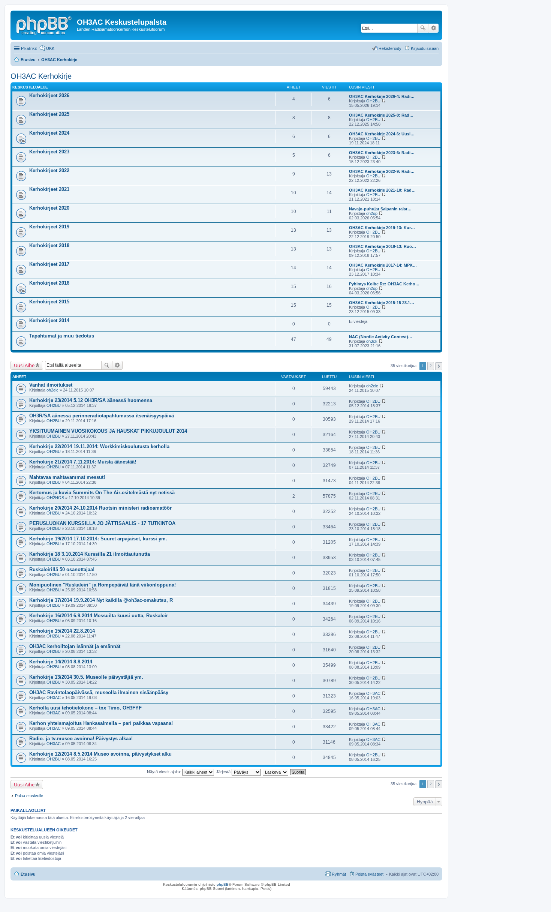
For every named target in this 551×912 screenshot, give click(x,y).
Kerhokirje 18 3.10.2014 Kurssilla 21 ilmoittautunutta (89, 554)
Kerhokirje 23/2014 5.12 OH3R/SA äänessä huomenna (90, 400)
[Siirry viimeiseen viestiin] (381, 386)
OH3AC (53, 697)
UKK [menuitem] (50, 48)
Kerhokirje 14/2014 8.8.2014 (60, 661)
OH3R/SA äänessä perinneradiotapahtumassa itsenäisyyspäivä (101, 415)
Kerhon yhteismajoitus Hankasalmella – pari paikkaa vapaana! (101, 723)
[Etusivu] (44, 24)
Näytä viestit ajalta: (164, 772)
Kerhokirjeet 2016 (49, 283)
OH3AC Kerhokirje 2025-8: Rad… (381, 115)
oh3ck (371, 341)
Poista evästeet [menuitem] (369, 874)
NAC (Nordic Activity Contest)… (380, 336)
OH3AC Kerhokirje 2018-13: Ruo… (382, 246)
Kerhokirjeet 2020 (49, 208)
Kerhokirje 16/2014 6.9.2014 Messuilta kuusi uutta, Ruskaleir (98, 615)
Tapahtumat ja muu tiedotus (61, 336)
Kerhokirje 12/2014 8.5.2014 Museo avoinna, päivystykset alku (100, 754)
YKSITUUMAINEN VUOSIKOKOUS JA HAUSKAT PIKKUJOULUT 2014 (108, 431)
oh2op (371, 213)
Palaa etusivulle (29, 796)
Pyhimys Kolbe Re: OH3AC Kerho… (384, 284)
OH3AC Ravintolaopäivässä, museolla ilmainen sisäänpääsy (98, 692)
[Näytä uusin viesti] (384, 101)
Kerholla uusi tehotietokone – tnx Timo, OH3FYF (85, 708)
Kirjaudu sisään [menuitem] (425, 48)
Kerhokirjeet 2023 (49, 151)
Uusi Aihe (24, 365)
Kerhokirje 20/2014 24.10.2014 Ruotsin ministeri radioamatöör (100, 508)
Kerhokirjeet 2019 (49, 227)
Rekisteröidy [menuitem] (390, 48)
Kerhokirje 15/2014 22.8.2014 (62, 631)
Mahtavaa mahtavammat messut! (67, 477)
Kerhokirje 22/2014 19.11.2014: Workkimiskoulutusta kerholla (99, 446)
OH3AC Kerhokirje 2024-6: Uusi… (382, 134)
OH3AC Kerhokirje (41, 76)
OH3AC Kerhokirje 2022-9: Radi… (382, 171)
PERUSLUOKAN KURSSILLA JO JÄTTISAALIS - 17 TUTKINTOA (102, 523)
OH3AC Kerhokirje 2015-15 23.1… (381, 302)
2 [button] (431, 366)
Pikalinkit (29, 48)
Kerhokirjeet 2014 (49, 320)
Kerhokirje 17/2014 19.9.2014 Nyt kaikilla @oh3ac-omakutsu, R (101, 600)
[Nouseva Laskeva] (276, 772)
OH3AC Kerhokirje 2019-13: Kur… (382, 227)
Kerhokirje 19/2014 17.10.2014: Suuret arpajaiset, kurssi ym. (98, 539)
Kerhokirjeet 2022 (49, 170)
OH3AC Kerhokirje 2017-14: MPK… (383, 265)
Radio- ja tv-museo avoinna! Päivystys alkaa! (81, 738)
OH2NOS (55, 497)
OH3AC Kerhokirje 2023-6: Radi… (382, 152)
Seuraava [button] (438, 366)
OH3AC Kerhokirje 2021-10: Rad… (382, 190)
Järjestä (224, 772)
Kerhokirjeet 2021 (49, 189)
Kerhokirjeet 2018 (49, 245)
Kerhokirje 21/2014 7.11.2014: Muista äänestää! (82, 462)
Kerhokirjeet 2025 (49, 114)
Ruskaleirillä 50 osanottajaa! (61, 569)
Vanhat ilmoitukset (50, 385)
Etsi (422, 28)
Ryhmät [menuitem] (339, 874)
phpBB (223, 884)
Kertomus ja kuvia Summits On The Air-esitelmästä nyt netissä (102, 492)
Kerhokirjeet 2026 (49, 95)
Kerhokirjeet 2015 (49, 301)
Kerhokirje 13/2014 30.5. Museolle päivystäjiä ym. (86, 677)
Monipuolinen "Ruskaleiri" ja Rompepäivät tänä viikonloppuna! (102, 585)
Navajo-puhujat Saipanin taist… (380, 209)
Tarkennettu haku (433, 28)
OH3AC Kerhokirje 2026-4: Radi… (382, 96)
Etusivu (28, 874)
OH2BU (373, 101)
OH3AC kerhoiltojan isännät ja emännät (74, 646)
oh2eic (52, 390)
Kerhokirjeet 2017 (49, 264)
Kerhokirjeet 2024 (49, 133)
